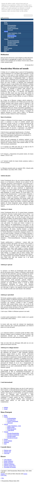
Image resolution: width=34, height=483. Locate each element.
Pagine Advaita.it (8, 462)
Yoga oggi (6, 453)
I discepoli (10, 30)
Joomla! (3, 473)
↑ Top (2, 478)
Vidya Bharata (7, 459)
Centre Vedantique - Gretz (14, 33)
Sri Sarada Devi (11, 27)
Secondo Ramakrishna (13, 40)
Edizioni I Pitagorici (9, 464)
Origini (6, 24)
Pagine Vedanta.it (8, 461)
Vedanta (6, 39)
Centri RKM (10, 37)
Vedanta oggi (7, 451)
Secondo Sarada (11, 43)
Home (5, 22)
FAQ (5, 51)
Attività (6, 31)
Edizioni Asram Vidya (10, 465)
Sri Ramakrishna (11, 25)
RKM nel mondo (11, 36)
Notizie (6, 46)
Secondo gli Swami (12, 45)
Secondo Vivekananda (13, 42)
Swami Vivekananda (12, 28)
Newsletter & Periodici (10, 467)
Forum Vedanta (8, 48)
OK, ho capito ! (28, 15)
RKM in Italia (11, 34)
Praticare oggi (7, 450)
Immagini (6, 49)
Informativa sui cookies (7, 14)
